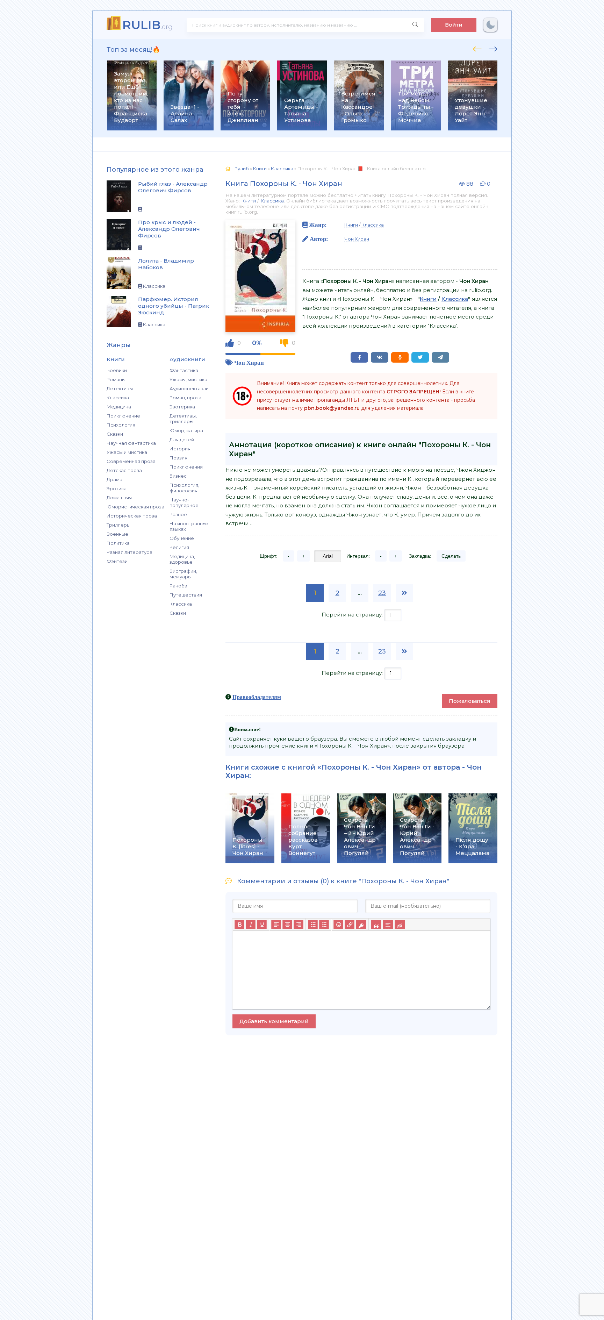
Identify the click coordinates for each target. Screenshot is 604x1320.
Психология (121, 425)
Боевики (117, 370)
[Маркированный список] (313, 924)
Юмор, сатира (186, 430)
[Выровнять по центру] (287, 924)
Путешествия (186, 595)
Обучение (182, 538)
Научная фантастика (131, 443)
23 (382, 593)
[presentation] (477, 47)
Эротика (117, 488)
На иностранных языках (189, 526)
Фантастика (184, 370)
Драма (114, 479)
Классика (118, 397)
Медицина (119, 406)
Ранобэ (178, 585)
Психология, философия (184, 487)
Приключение (123, 416)
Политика (118, 543)
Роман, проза (185, 397)
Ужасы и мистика (127, 452)
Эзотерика (182, 406)
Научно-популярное (184, 502)
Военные (117, 534)
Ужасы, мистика (188, 379)
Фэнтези (117, 561)
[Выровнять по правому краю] (298, 924)
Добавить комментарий (274, 1021)
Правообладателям (256, 697)
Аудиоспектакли (189, 388)
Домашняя (119, 497)
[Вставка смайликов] (338, 924)
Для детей (182, 439)
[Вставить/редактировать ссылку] (349, 924)
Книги (248, 201)
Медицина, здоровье (182, 559)
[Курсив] (251, 924)
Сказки (115, 434)
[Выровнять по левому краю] (276, 924)
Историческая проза (132, 516)
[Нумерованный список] (324, 924)
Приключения (186, 467)
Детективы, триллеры (183, 418)
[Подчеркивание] (262, 924)
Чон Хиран (249, 362)
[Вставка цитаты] (376, 924)
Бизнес (178, 476)
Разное (178, 514)
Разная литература (129, 552)
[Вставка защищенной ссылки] (361, 924)
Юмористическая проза (135, 506)
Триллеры (118, 525)
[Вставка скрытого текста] (400, 924)
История (180, 448)
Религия (179, 547)
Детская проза (124, 470)
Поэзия (178, 458)
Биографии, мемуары (183, 573)
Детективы (120, 388)
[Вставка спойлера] (388, 924)
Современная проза (131, 461)
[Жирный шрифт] (239, 924)
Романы (116, 379)
